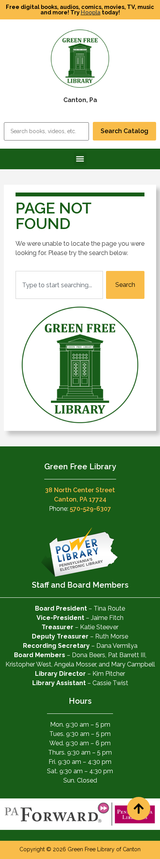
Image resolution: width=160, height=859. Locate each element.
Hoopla (91, 12)
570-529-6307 (90, 508)
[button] (80, 159)
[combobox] (59, 285)
